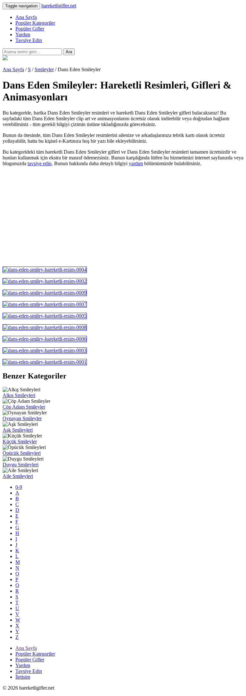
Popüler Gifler (29, 28)
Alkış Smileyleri (19, 395)
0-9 (18, 487)
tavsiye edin (40, 163)
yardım (136, 163)
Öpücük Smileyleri (22, 453)
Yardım (22, 34)
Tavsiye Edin (28, 40)
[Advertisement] (123, 216)
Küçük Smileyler (20, 441)
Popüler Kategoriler (35, 23)
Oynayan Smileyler (22, 418)
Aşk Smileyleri (18, 430)
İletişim (22, 677)
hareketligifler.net (58, 5)
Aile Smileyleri (18, 476)
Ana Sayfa (26, 17)
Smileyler (44, 69)
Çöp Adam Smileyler (24, 407)
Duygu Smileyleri (20, 464)
